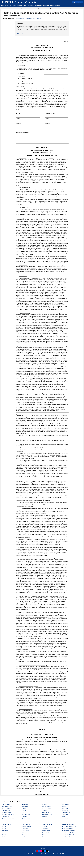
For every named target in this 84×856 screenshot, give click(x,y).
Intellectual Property (47, 812)
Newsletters (46, 5)
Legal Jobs (44, 826)
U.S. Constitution (6, 826)
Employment (45, 810)
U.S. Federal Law (6, 824)
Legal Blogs (45, 828)
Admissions (65, 808)
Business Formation (47, 806)
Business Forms (46, 830)
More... (3, 821)
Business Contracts (13, 8)
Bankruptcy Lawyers (7, 806)
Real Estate (44, 816)
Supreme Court (6, 832)
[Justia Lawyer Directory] (48, 851)
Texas (23, 839)
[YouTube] (37, 851)
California (24, 832)
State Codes (25, 828)
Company (34, 853)
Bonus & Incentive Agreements (33, 18)
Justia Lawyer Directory (67, 828)
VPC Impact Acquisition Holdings (25, 8)
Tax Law (44, 818)
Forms (6, 8)
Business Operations (47, 808)
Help (39, 853)
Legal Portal (28, 853)
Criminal (24, 808)
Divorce (24, 810)
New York (24, 837)
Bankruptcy (25, 806)
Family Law (24, 816)
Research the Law (21, 5)
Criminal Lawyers (6, 810)
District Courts (5, 837)
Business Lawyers (6, 808)
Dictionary (64, 806)
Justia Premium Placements (68, 830)
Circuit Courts (5, 835)
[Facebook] (39, 851)
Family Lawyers (5, 816)
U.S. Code (4, 828)
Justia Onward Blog (66, 837)
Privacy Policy (53, 853)
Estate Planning (26, 814)
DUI (23, 812)
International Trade (47, 814)
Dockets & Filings (6, 839)
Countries (44, 839)
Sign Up (80, 2)
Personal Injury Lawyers (8, 818)
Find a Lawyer (4, 5)
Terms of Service (45, 853)
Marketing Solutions (55, 5)
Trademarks (45, 837)
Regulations (5, 830)
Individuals (25, 804)
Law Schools (31, 5)
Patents (44, 835)
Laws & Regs (38, 5)
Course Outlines (66, 812)
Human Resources (19, 18)
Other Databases (47, 824)
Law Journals (65, 814)
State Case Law (25, 830)
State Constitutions (27, 826)
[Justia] (7, 2)
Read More (19, 33)
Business (44, 804)
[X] (47, 851)
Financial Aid (65, 810)
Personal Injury (26, 818)
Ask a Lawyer (13, 5)
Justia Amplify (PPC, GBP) (68, 835)
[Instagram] (41, 851)
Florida (23, 835)
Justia (2, 8)
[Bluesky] (45, 851)
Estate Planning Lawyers (8, 814)
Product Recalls (45, 832)
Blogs (63, 816)
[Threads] (43, 851)
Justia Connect (21, 853)
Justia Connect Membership (69, 826)
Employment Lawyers (7, 812)
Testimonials (65, 839)
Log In (74, 2)
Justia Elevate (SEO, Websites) (69, 832)
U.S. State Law (26, 824)
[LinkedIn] (35, 851)
